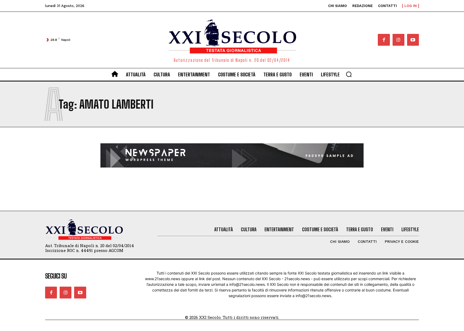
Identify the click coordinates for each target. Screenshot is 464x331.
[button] (348, 74)
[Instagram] (398, 40)
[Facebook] (384, 40)
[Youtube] (413, 40)
